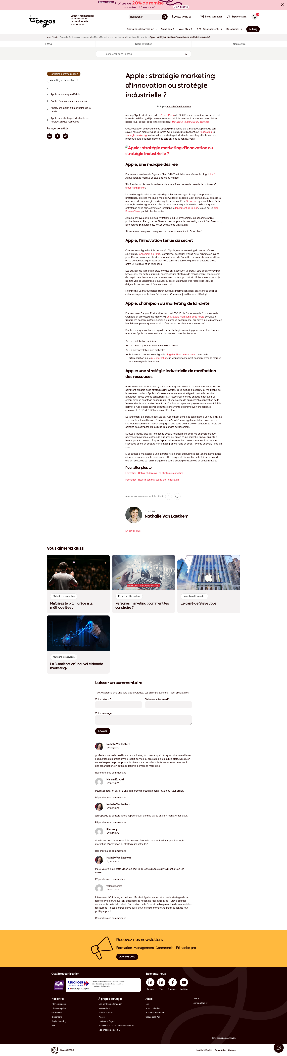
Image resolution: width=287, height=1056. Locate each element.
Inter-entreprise (58, 1004)
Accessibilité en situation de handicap (116, 1025)
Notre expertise (143, 44)
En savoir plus (133, 530)
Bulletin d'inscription (154, 1013)
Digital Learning (58, 1021)
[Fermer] (282, 4)
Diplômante (56, 1017)
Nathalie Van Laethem (179, 106)
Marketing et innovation (137, 37)
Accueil (63, 37)
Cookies (232, 1050)
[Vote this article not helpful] (177, 496)
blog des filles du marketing (181, 354)
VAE (53, 1025)
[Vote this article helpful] (168, 496)
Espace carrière (105, 1013)
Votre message (108, 713)
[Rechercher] (165, 17)
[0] (253, 17)
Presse (101, 1017)
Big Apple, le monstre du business (190, 122)
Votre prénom (107, 699)
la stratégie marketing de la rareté (185, 316)
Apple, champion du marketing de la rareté (71, 109)
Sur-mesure (56, 1013)
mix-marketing (159, 358)
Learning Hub (198, 1003)
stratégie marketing (136, 135)
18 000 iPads (167, 115)
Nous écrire (239, 44)
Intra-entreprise (58, 1008)
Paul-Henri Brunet (135, 187)
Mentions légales (204, 1050)
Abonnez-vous (127, 956)
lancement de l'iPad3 (186, 208)
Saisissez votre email (161, 699)
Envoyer (102, 731)
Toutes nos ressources (79, 37)
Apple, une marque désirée (65, 94)
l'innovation (205, 132)
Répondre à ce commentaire (110, 772)
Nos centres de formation (110, 1004)
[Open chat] (279, 1048)
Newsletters (104, 1008)
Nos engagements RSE (109, 1030)
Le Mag (94, 37)
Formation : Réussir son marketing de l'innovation (152, 479)
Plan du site (220, 1050)
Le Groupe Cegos (106, 1021)
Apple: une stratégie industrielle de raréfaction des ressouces (70, 120)
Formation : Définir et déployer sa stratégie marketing (154, 473)
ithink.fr (211, 174)
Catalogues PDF (152, 1017)
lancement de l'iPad (149, 254)
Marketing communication (112, 37)
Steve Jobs (192, 201)
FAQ (147, 1004)
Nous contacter (152, 1008)
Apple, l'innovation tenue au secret (69, 101)
